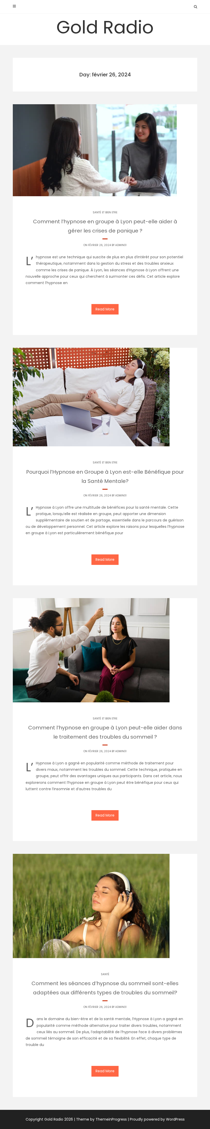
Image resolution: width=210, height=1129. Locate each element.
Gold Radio (105, 27)
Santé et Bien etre (105, 212)
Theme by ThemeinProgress (101, 1119)
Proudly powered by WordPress (157, 1119)
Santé (105, 974)
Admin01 (121, 245)
